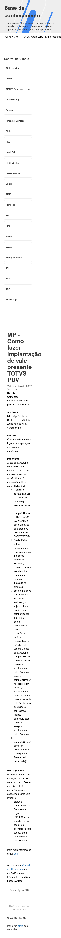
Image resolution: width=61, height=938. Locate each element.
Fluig (8, 131)
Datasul (9, 110)
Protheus (10, 204)
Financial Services (15, 120)
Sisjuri (9, 246)
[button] (19, 895)
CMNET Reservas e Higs (18, 89)
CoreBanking (12, 99)
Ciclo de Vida (12, 68)
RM (7, 215)
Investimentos (13, 173)
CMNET (9, 78)
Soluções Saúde (14, 257)
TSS (8, 289)
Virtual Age (11, 299)
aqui (16, 853)
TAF (8, 267)
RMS (8, 225)
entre (20, 925)
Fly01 (8, 141)
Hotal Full (11, 152)
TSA (8, 278)
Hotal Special (12, 162)
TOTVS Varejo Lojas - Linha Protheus (41, 36)
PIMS (8, 194)
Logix (9, 183)
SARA (9, 236)
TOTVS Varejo (11, 36)
